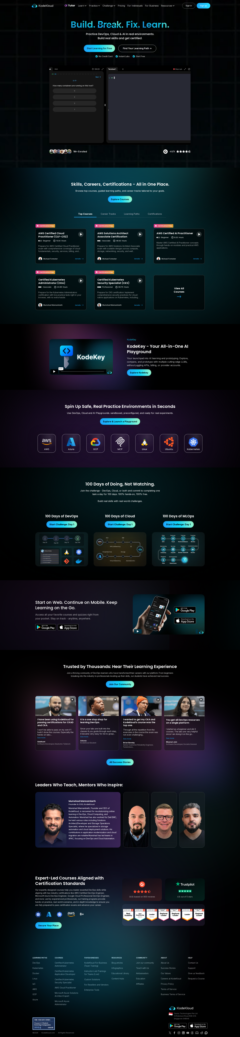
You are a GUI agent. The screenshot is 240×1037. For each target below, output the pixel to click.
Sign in (189, 5)
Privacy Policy (167, 984)
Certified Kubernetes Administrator (64, 964)
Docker (35, 973)
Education (140, 978)
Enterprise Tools (91, 990)
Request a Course (196, 978)
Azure (35, 999)
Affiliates (140, 984)
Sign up (203, 5)
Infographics (117, 968)
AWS (34, 989)
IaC (33, 984)
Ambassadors (142, 973)
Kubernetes (37, 968)
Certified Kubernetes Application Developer (65, 972)
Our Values (166, 973)
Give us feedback (196, 973)
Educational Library (120, 973)
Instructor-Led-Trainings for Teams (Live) (95, 972)
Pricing (121, 5)
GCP (34, 994)
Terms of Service (169, 989)
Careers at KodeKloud (171, 978)
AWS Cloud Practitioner (65, 987)
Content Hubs (118, 978)
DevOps (36, 963)
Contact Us (193, 963)
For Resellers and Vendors (96, 985)
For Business (152, 5)
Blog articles (117, 963)
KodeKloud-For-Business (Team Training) (95, 964)
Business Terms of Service (173, 994)
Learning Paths (39, 958)
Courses (59, 958)
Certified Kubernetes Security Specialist (64, 981)
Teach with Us (142, 968)
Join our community (145, 963)
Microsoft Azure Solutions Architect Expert (66, 994)
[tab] (85, 214)
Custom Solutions (92, 979)
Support (191, 968)
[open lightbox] (80, 234)
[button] (82, 5)
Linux (34, 978)
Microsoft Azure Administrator (62, 1002)
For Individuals (135, 5)
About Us (165, 963)
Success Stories (168, 968)
